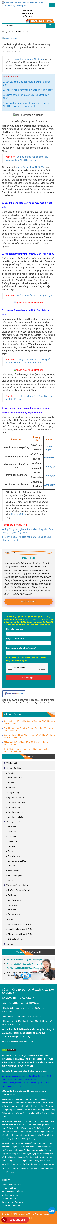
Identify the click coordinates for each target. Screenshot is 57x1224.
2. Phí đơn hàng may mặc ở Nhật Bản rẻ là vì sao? (28, 90)
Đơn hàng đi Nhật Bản (12, 1184)
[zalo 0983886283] (52, 1210)
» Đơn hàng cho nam (15, 802)
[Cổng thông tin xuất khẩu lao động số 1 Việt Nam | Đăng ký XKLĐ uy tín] (23, 4)
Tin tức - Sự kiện (13, 768)
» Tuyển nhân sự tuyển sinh (18, 890)
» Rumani (10, 846)
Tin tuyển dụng (12, 792)
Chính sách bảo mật (11, 1205)
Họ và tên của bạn (14, 629)
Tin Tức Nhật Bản (22, 31)
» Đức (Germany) (14, 900)
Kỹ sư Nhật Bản (9, 1188)
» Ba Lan (10, 851)
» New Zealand (13, 870)
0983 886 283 (17, 1219)
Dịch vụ (9, 919)
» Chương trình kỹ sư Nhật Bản (20, 934)
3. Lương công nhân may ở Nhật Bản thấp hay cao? (26, 96)
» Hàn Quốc (11, 836)
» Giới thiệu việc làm (15, 939)
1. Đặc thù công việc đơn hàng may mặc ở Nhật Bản (26, 83)
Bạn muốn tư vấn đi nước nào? (21, 648)
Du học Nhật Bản (9, 1198)
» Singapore (11, 841)
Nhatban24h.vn (18, 514)
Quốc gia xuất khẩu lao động (19, 822)
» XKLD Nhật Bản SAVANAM (18, 924)
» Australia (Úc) (13, 856)
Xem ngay (49, 457)
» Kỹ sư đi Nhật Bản (15, 797)
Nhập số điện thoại (15, 638)
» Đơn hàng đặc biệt (15, 812)
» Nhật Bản (11, 827)
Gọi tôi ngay (28, 601)
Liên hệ (9, 944)
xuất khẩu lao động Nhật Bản (30, 167)
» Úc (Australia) (13, 914)
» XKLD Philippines (14, 875)
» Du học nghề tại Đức (16, 861)
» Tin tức (10, 783)
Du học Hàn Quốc (10, 1195)
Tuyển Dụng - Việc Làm (12, 1202)
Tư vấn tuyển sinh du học (17, 885)
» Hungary (10, 866)
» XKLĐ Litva (12, 880)
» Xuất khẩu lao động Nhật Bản (20, 929)
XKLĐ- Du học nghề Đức (13, 1191)
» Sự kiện (10, 773)
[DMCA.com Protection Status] (9, 1049)
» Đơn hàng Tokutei (14, 817)
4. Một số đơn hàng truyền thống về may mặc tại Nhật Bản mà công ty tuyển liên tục (26, 104)
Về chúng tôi (11, 763)
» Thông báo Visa (14, 778)
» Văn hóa (10, 787)
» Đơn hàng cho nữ (14, 807)
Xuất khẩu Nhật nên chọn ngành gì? (34, 295)
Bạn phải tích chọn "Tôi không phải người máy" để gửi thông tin (26, 659)
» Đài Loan (11, 832)
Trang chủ (6, 31)
